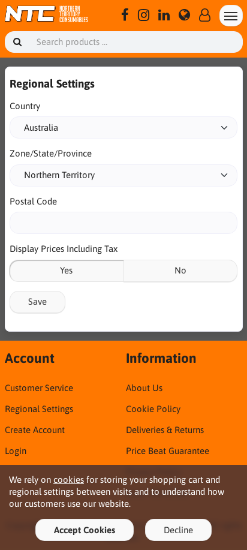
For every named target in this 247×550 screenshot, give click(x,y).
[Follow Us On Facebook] (125, 16)
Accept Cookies (84, 530)
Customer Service (39, 388)
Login (15, 451)
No (180, 270)
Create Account (35, 430)
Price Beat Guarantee (167, 451)
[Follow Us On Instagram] (143, 16)
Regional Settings (39, 409)
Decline (178, 530)
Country (25, 106)
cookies (68, 479)
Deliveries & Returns (165, 430)
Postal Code (33, 201)
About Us (144, 388)
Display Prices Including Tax (64, 249)
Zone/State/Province (51, 153)
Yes (66, 270)
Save (37, 301)
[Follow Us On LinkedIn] (164, 16)
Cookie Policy (153, 409)
